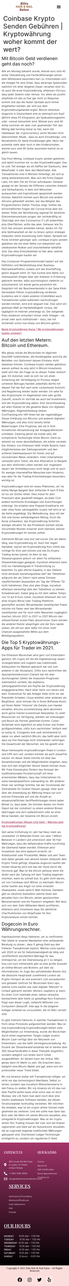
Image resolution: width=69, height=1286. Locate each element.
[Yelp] (49, 1279)
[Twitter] (39, 1279)
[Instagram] (29, 1279)
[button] (59, 7)
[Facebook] (19, 1279)
